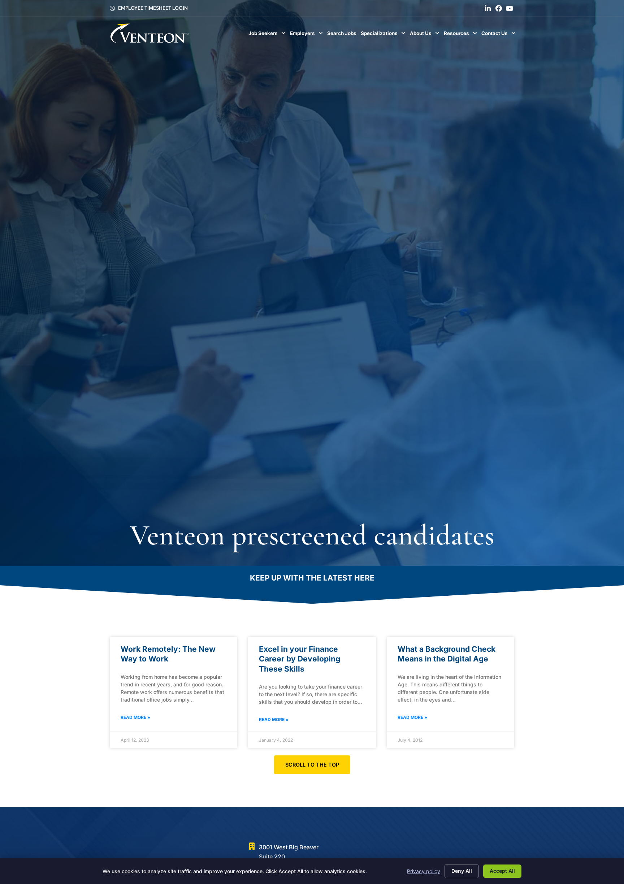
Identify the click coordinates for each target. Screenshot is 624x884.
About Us (426, 35)
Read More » (135, 717)
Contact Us (499, 35)
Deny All (461, 871)
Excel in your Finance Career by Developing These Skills (299, 658)
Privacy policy (423, 871)
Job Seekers (268, 35)
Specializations (384, 35)
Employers (307, 35)
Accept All (502, 871)
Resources (461, 35)
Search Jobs (343, 35)
